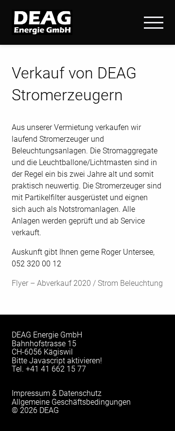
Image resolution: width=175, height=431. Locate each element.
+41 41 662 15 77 (56, 369)
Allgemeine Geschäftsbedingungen (71, 402)
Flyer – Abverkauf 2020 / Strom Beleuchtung (87, 283)
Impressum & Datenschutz (57, 393)
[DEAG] (42, 21)
